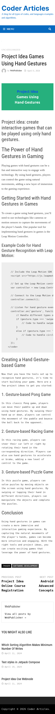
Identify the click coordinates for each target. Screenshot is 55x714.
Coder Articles (25, 8)
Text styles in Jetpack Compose (21, 662)
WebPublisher (16, 71)
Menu (10, 29)
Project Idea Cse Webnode (17, 679)
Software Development (25, 566)
